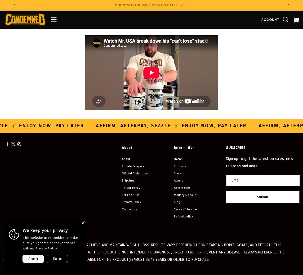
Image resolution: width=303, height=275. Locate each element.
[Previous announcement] (14, 5)
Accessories (182, 188)
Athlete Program (133, 166)
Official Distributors (135, 173)
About (126, 159)
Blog (177, 202)
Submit (262, 197)
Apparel (179, 180)
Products (180, 166)
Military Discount (185, 195)
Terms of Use (131, 195)
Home (178, 159)
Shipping (128, 180)
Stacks (178, 173)
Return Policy (131, 188)
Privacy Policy (131, 202)
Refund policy (183, 216)
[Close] (83, 222)
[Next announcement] (289, 5)
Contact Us (129, 209)
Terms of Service (185, 209)
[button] (286, 19)
